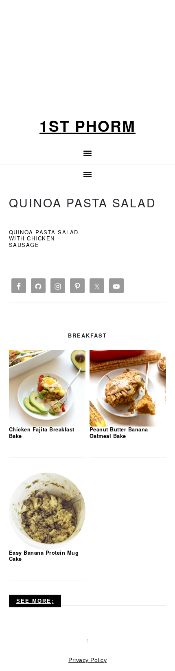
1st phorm (87, 125)
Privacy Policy (87, 660)
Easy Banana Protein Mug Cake (44, 555)
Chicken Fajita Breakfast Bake (41, 432)
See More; (35, 601)
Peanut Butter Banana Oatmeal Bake (119, 432)
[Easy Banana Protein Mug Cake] (47, 510)
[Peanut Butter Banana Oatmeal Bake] (128, 387)
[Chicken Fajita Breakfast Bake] (47, 387)
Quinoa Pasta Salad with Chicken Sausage (44, 238)
